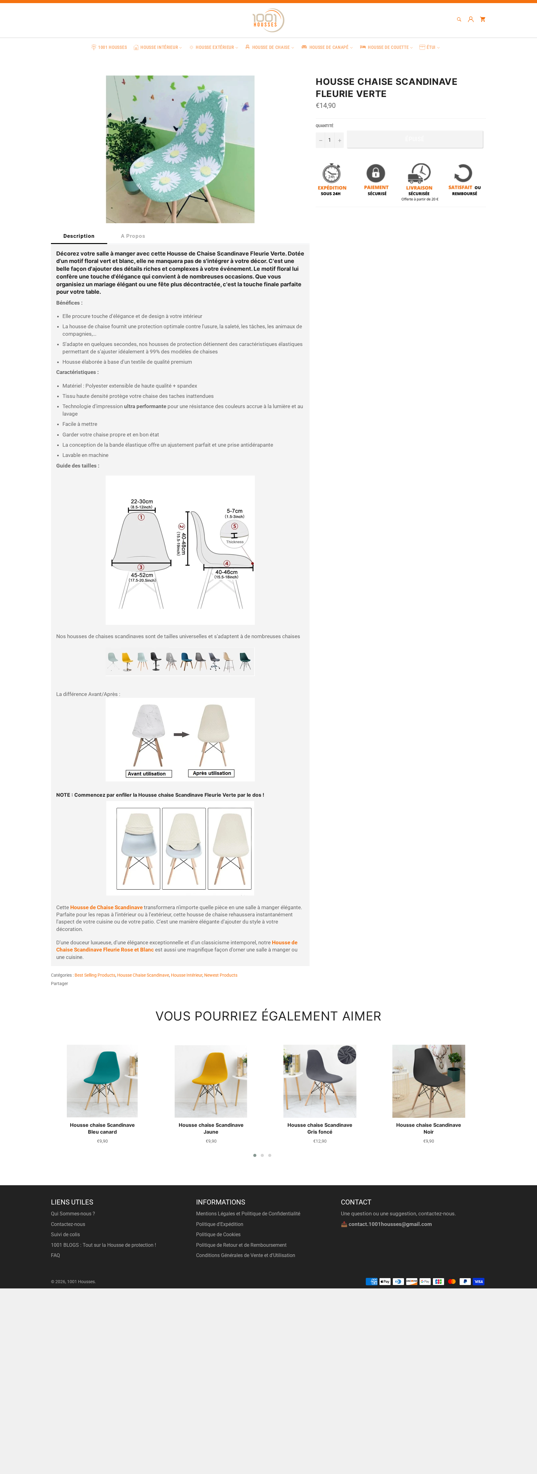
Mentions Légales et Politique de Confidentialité (248, 1214)
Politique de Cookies (218, 1234)
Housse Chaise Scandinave (143, 975)
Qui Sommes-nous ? (73, 1214)
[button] (255, 1155)
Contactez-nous (68, 1224)
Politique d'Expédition (219, 1224)
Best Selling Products (95, 975)
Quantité (324, 126)
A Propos (133, 236)
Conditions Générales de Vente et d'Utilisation (245, 1255)
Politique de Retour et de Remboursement (241, 1245)
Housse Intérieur (186, 975)
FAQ (55, 1255)
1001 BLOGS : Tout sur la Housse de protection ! (103, 1245)
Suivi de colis (65, 1234)
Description (79, 236)
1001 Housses (81, 1281)
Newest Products (220, 975)
